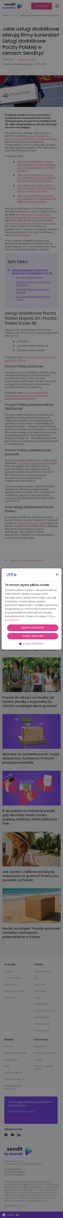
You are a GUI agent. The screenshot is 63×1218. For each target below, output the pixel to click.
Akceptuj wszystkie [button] (32, 627)
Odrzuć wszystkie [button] (32, 636)
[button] (31, 644)
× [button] (57, 574)
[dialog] (32, 609)
